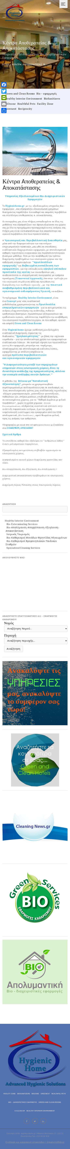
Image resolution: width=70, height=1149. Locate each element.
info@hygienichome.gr (41, 425)
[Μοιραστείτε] (4, 110)
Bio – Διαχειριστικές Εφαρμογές (22, 1102)
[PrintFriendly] (4, 97)
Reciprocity (25, 108)
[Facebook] (4, 84)
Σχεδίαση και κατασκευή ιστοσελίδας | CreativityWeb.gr (35, 1142)
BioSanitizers (52, 98)
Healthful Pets (26, 103)
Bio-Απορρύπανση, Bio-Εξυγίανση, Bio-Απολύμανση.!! (29, 469)
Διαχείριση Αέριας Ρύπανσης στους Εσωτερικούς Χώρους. (31, 485)
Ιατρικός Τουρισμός (18, 534)
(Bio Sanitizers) (26, 415)
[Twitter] (4, 91)
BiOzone (10, 103)
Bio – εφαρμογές (46, 93)
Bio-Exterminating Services (22, 524)
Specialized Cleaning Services (23, 547)
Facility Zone (45, 103)
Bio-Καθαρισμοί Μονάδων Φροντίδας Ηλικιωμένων (37, 537)
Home (6, 64)
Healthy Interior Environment (23, 98)
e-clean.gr (20, 1111)
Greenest (10, 108)
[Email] (4, 104)
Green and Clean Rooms (20, 93)
